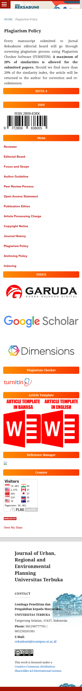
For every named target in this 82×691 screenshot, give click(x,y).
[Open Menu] (4, 4)
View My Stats (13, 527)
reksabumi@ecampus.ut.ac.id (36, 641)
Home (8, 19)
